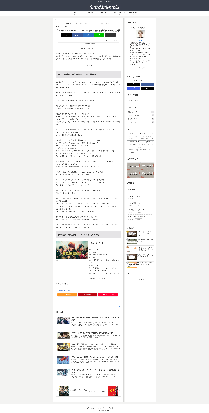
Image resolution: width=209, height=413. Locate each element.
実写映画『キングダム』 (64, 290)
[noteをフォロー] (144, 68)
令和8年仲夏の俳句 (134, 203)
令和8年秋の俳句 (133, 189)
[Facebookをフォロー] (139, 68)
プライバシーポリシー (101, 408)
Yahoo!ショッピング (107, 294)
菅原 (140, 40)
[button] (110, 35)
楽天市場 (86, 294)
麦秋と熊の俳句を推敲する (136, 210)
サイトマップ (118, 408)
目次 (86, 65)
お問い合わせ (90, 408)
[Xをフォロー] (137, 68)
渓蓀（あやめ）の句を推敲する (137, 216)
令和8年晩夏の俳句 (134, 196)
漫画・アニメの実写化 (62, 26)
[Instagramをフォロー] (142, 68)
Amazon (66, 294)
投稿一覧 (111, 408)
